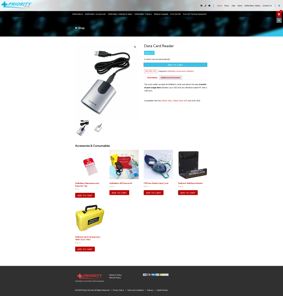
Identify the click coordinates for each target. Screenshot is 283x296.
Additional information (170, 77)
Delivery (150, 290)
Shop (81, 28)
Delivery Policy (115, 275)
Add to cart (175, 65)
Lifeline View (166, 101)
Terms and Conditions (135, 290)
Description (152, 77)
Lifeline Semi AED (180, 101)
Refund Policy (115, 278)
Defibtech (190, 71)
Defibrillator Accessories (176, 71)
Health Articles (162, 290)
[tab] (152, 77)
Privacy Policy (118, 290)
